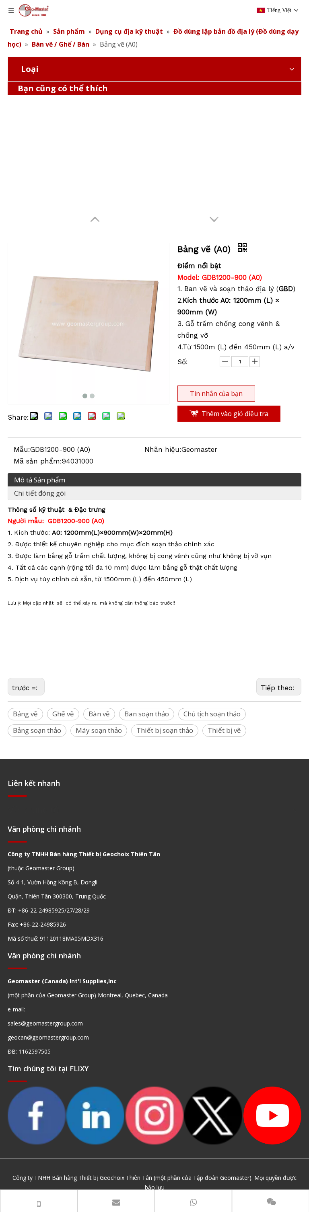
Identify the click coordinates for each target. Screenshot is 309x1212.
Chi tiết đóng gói (40, 493)
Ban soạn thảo (146, 713)
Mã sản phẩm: (38, 461)
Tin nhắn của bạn (216, 393)
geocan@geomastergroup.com (48, 1037)
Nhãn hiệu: (162, 449)
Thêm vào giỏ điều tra (235, 413)
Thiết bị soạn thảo (164, 730)
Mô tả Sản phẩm (39, 479)
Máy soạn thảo (99, 730)
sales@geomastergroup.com (45, 1023)
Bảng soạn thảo (37, 730)
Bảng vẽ (25, 713)
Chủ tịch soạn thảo (212, 713)
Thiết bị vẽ (224, 730)
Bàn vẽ (99, 713)
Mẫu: (22, 449)
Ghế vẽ (63, 713)
